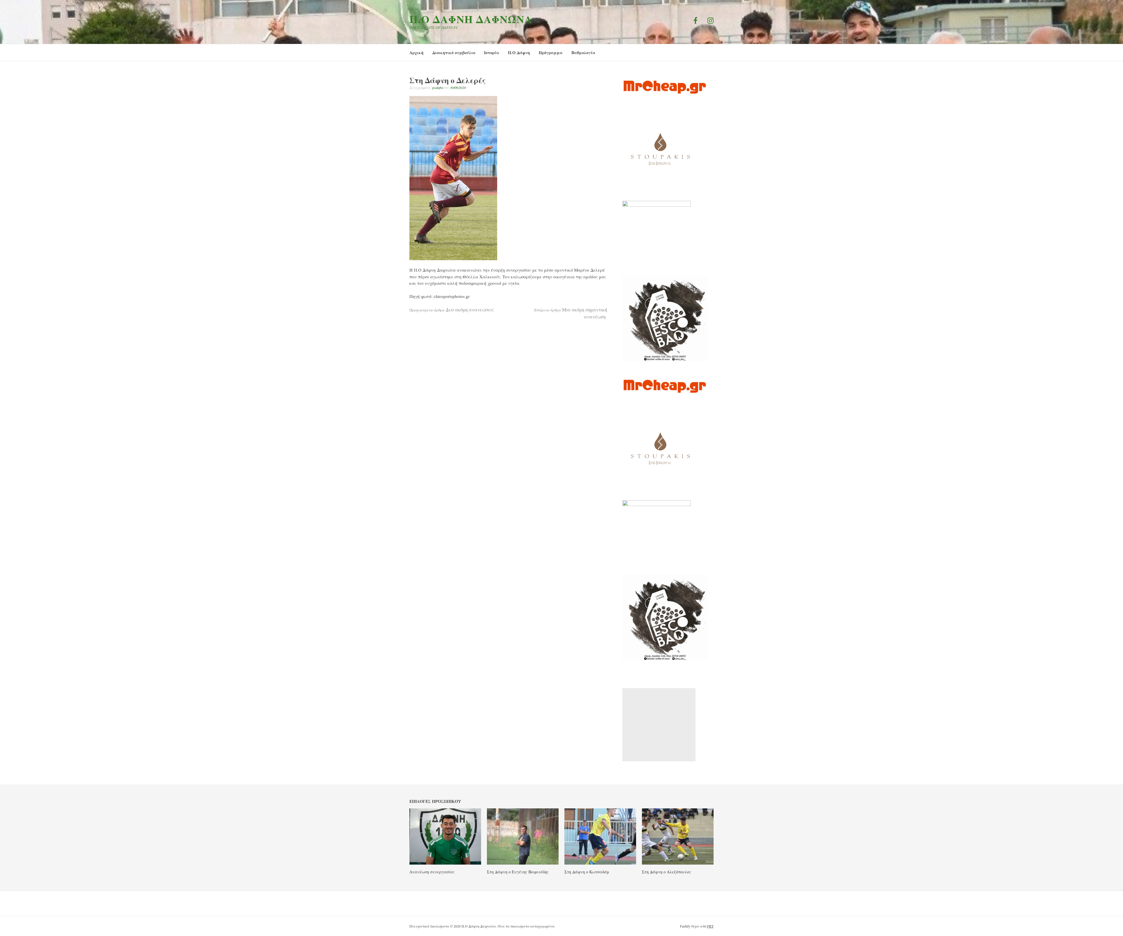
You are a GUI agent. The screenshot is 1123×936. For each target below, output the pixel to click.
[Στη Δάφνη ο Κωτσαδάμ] (600, 863)
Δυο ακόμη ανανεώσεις (451, 309)
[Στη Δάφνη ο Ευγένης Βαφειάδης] (523, 863)
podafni (437, 87)
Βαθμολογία (583, 52)
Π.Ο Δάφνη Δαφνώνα (471, 19)
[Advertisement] (658, 724)
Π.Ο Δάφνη (519, 52)
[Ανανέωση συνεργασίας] (445, 863)
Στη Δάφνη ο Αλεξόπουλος (666, 872)
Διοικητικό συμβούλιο (453, 52)
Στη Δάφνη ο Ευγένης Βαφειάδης (518, 872)
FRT (710, 926)
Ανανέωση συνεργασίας (432, 872)
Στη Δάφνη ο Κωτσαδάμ (586, 872)
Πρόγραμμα (551, 52)
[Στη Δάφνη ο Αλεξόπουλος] (678, 863)
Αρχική (416, 52)
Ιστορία (491, 52)
